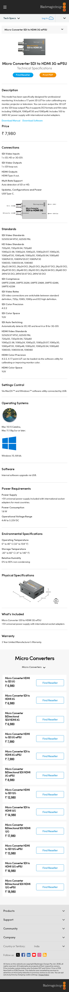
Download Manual (11, 120)
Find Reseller (23, 74)
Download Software (32, 120)
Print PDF (48, 74)
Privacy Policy (44, 974)
